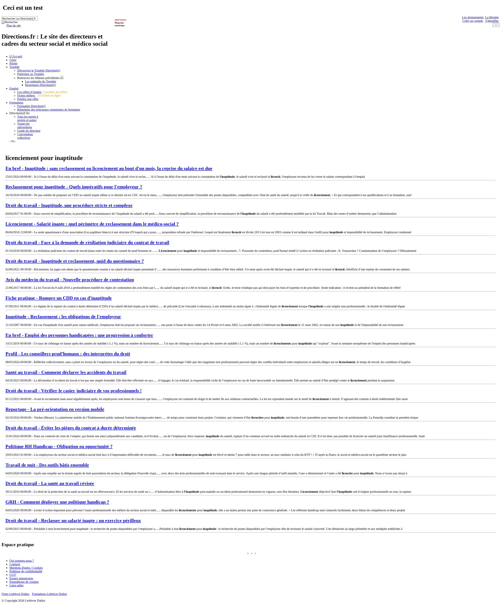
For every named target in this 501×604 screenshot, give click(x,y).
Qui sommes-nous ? (21, 560)
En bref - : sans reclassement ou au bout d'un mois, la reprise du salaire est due (108, 168)
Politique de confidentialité (25, 571)
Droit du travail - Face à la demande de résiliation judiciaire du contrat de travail (87, 242)
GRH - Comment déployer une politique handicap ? (57, 501)
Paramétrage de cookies (24, 581)
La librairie (492, 17)
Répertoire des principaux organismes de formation (48, 109)
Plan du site (13, 25)
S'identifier (492, 20)
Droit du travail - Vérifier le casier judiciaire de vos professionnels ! (73, 390)
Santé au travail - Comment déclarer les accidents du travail (65, 372)
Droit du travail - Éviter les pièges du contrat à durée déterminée (70, 427)
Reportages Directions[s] (40, 85)
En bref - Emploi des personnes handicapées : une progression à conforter (79, 335)
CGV (12, 574)
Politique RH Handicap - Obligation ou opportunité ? (59, 446)
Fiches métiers (26, 95)
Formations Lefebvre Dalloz (49, 594)
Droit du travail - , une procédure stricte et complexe (68, 205)
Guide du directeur (28, 130)
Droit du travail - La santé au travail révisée (49, 483)
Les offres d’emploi (29, 92)
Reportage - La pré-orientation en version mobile (54, 409)
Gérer (12, 60)
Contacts (14, 564)
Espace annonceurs (21, 578)
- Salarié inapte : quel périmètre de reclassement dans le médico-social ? (92, 223)
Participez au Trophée (30, 74)
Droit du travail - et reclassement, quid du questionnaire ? (74, 261)
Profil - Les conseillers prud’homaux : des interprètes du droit (67, 353)
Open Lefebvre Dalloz (15, 594)
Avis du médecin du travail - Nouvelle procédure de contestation (69, 279)
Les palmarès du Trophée (40, 81)
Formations (16, 102)
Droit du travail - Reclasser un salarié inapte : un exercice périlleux (73, 520)
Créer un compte (472, 20)
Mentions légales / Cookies (26, 567)
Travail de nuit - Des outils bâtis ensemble (47, 465)
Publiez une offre (27, 99)
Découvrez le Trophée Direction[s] (38, 70)
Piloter (13, 63)
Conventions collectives (25, 136)
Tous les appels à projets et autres (27, 118)
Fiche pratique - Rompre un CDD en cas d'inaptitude (58, 298)
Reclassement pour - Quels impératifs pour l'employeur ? (73, 186)
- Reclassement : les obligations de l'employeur (63, 316)
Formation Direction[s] (31, 106)
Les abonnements (473, 17)
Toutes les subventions (24, 125)
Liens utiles (16, 585)
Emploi (13, 88)
